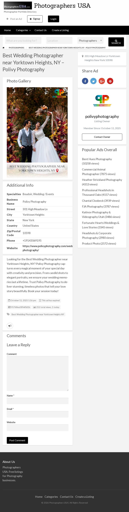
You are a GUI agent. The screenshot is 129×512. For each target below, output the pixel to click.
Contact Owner (102, 136)
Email (10, 408)
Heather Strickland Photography (102, 179)
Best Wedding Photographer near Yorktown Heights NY (38, 314)
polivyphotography (102, 116)
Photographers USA (62, 5)
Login (53, 18)
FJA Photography (92, 206)
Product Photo (91, 243)
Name (10, 395)
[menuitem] (14, 18)
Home (7, 30)
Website (11, 422)
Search (116, 43)
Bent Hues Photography (97, 159)
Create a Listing (60, 30)
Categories (22, 30)
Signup (36, 18)
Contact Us (41, 30)
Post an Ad (16, 18)
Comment (12, 354)
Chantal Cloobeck (93, 200)
